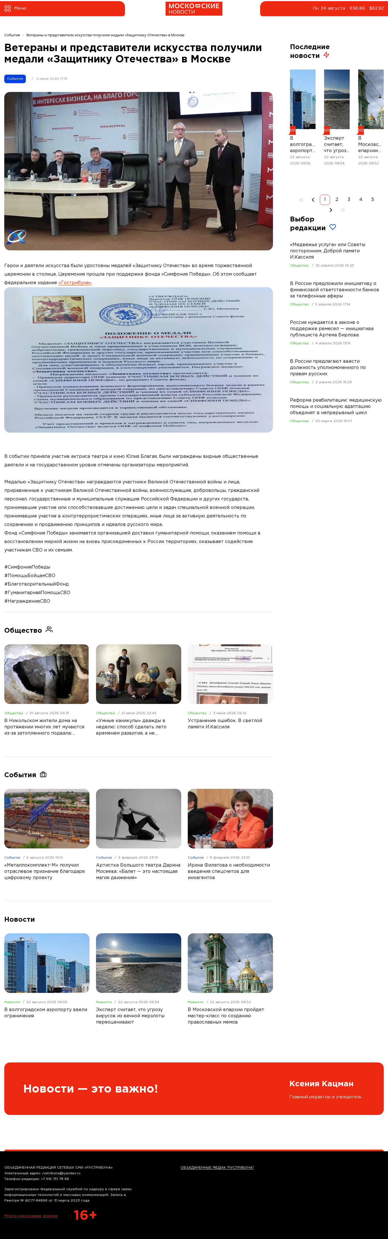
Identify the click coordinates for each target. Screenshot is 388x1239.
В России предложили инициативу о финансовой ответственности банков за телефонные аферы (334, 290)
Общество (13, 713)
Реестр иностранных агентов (30, 1215)
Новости (12, 1002)
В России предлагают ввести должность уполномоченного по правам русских (328, 367)
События (15, 78)
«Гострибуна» (75, 283)
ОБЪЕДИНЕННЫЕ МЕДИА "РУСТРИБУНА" (217, 1167)
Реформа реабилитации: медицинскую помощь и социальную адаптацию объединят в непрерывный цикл (336, 406)
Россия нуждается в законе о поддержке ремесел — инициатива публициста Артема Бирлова (332, 328)
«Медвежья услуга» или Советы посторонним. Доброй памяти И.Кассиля (327, 251)
